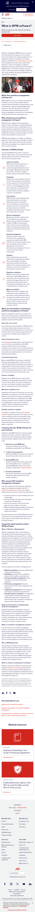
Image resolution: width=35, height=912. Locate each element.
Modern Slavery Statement (17, 891)
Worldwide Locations (25, 842)
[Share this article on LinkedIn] (3, 692)
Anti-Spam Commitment (17, 895)
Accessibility (17, 893)
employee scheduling (13, 667)
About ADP (22, 839)
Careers (21, 845)
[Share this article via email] (14, 692)
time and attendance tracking (23, 61)
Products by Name (7, 835)
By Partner (22, 827)
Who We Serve (23, 818)
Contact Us (17, 805)
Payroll (4, 821)
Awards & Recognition (25, 852)
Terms (10, 889)
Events (3, 852)
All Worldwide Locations (17, 877)
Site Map (16, 889)
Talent (3, 827)
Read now (6, 792)
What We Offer (6, 818)
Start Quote (28, 14)
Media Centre (23, 863)
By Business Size (24, 821)
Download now (7, 757)
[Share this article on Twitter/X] (10, 692)
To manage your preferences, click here (17, 910)
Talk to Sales (17, 35)
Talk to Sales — (17, 807)
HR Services (5, 829)
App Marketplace (6, 832)
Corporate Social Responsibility (24, 848)
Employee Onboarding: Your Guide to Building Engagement (15, 709)
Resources (5, 839)
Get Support (17, 810)
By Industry (22, 824)
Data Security (23, 858)
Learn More (21, 9)
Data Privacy (23, 860)
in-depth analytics (26, 467)
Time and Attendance (7, 41)
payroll (9, 342)
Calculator (5, 855)
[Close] (32, 903)
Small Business (6, 842)
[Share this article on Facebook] (6, 692)
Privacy (23, 889)
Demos (3, 849)
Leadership (22, 855)
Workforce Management (20, 41)
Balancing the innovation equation (12, 704)
